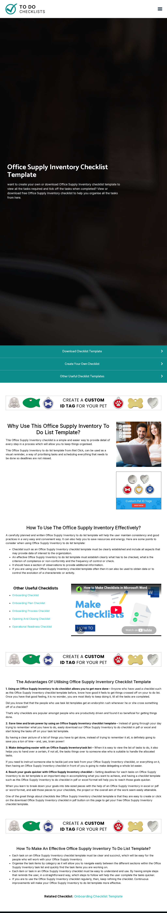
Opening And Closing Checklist (31, 618)
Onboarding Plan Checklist (28, 603)
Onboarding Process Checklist (31, 611)
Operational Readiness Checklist (32, 626)
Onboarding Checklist (25, 595)
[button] (160, 9)
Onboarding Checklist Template (98, 896)
